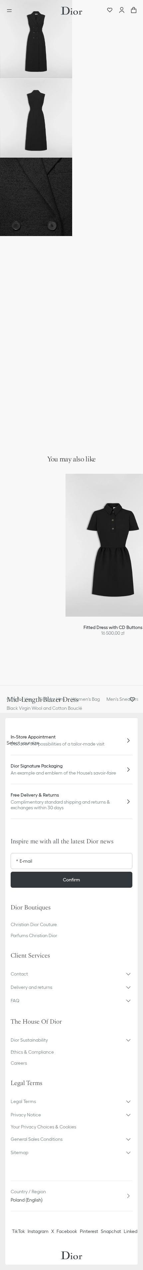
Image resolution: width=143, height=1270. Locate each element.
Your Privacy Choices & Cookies (43, 1126)
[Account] (122, 10)
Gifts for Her (19, 699)
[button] (36, 39)
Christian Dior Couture (34, 924)
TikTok (18, 1231)
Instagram (38, 1231)
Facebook (67, 1231)
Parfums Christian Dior (34, 935)
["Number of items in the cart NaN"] (134, 10)
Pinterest (89, 1231)
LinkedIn (132, 1231)
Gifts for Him (52, 699)
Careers (19, 1063)
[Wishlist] (110, 10)
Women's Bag (86, 699)
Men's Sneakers (122, 699)
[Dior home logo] (71, 11)
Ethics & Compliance (32, 1052)
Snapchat (111, 1231)
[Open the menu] (11, 10)
